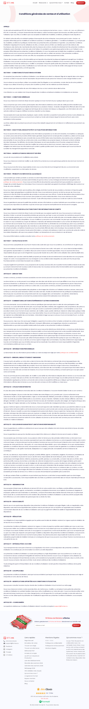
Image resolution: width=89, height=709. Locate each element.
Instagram (9, 649)
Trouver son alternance (32, 648)
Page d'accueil (29, 640)
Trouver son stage (30, 645)
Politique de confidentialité (53, 643)
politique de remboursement (13, 182)
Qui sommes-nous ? (31, 673)
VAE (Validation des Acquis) (33, 671)
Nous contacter (29, 681)
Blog (26, 683)
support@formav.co (60, 606)
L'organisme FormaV (31, 676)
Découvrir (81, 3)
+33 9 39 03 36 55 (11, 641)
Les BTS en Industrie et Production (32, 657)
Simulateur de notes (31, 643)
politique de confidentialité (69, 352)
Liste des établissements (32, 660)
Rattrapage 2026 (30, 668)
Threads (8, 652)
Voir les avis (44, 698)
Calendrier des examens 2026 (34, 665)
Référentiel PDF (30, 651)
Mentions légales (50, 648)
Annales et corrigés (31, 653)
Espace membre (30, 678)
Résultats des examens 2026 (34, 663)
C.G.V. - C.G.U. (49, 640)
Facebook (9, 646)
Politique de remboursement (54, 645)
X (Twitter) (9, 655)
